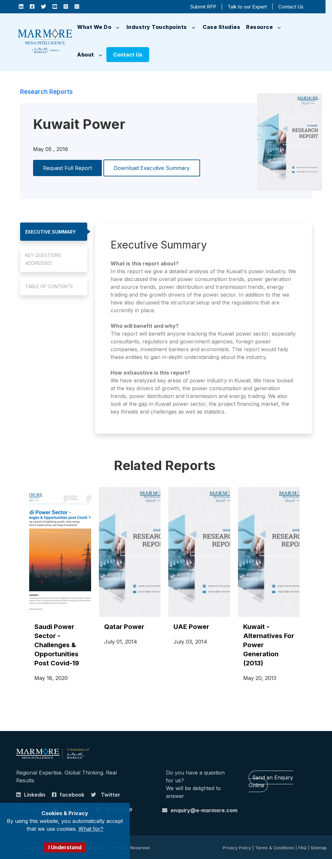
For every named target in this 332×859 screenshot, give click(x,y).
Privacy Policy (237, 847)
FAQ (302, 847)
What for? (90, 829)
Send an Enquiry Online (271, 781)
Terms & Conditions (274, 847)
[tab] (53, 232)
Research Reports (46, 92)
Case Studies (221, 27)
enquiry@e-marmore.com (204, 810)
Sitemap (319, 847)
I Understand (64, 847)
